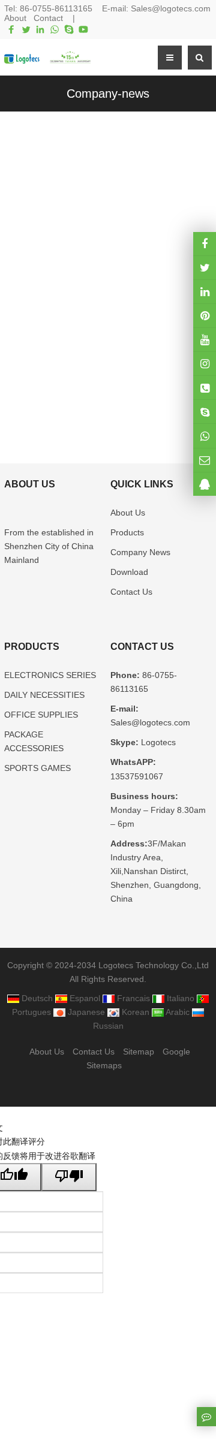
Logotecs (157, 742)
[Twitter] (26, 29)
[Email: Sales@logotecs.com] (204, 460)
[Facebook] (11, 29)
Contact (48, 18)
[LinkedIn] (40, 29)
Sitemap (138, 1051)
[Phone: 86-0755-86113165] (204, 387)
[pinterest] (204, 315)
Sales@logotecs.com (171, 8)
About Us (127, 512)
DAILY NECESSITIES (44, 695)
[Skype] (69, 29)
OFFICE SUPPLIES (41, 714)
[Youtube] (83, 29)
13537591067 (136, 776)
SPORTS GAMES (37, 768)
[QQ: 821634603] (204, 484)
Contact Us (131, 592)
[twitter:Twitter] (204, 267)
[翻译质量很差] (69, 1177)
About (15, 18)
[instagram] (204, 339)
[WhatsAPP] (204, 435)
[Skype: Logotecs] (204, 411)
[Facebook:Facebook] (204, 243)
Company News (140, 552)
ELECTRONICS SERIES (50, 675)
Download (129, 572)
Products (127, 532)
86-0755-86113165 (56, 8)
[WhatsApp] (54, 29)
